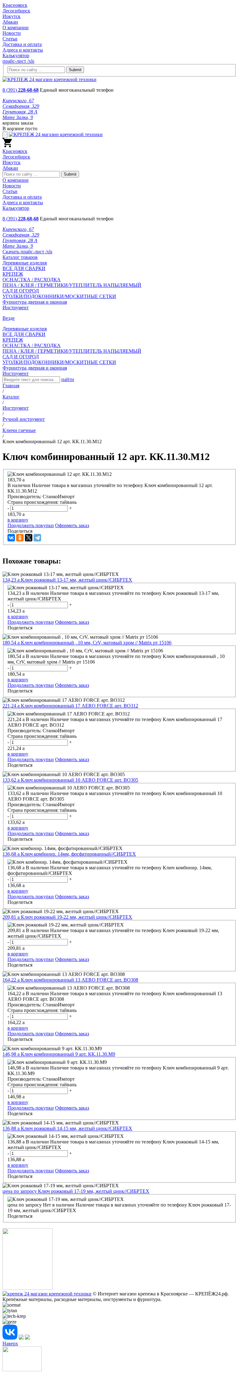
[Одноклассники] (20, 537)
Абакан (10, 22)
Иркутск (11, 16)
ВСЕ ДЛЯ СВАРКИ (23, 268)
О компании (15, 27)
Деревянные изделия (24, 262)
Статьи (9, 38)
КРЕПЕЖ (12, 274)
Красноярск (14, 5)
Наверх (10, 1343)
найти (67, 379)
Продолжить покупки (30, 525)
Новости (11, 33)
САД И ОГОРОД (20, 290)
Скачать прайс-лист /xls (27, 251)
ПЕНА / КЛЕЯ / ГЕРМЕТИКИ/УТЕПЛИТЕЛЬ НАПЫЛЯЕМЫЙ (71, 285)
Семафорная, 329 (20, 106)
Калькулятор (15, 55)
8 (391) (20, 90)
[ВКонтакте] (11, 537)
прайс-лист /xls (18, 61)
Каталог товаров (20, 257)
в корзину (17, 519)
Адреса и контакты (22, 50)
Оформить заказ (72, 525)
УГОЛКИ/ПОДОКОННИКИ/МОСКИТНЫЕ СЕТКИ (59, 296)
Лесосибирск (16, 10)
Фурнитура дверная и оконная (34, 302)
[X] (28, 537)
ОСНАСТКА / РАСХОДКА (31, 279)
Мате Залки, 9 (17, 117)
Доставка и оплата (22, 44)
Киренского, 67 (18, 100)
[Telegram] (37, 537)
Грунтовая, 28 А (19, 111)
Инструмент (15, 307)
